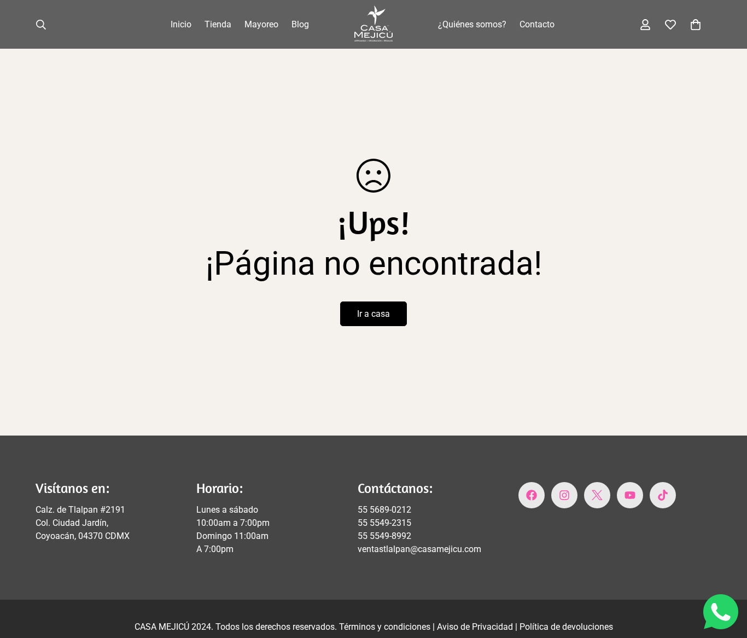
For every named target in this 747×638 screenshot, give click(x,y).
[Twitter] (597, 495)
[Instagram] (564, 495)
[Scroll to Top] (725, 578)
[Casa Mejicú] (373, 24)
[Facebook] (531, 495)
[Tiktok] (663, 495)
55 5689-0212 (384, 509)
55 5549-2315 (384, 523)
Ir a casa (373, 314)
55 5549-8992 (384, 536)
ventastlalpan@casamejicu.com (419, 549)
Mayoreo (261, 24)
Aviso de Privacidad (476, 627)
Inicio (181, 24)
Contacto (537, 24)
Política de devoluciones (566, 627)
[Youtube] (630, 495)
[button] (695, 24)
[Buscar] (41, 25)
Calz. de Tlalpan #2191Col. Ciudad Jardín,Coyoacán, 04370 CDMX (83, 522)
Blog (300, 24)
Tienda (218, 24)
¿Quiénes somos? (472, 24)
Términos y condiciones (386, 627)
